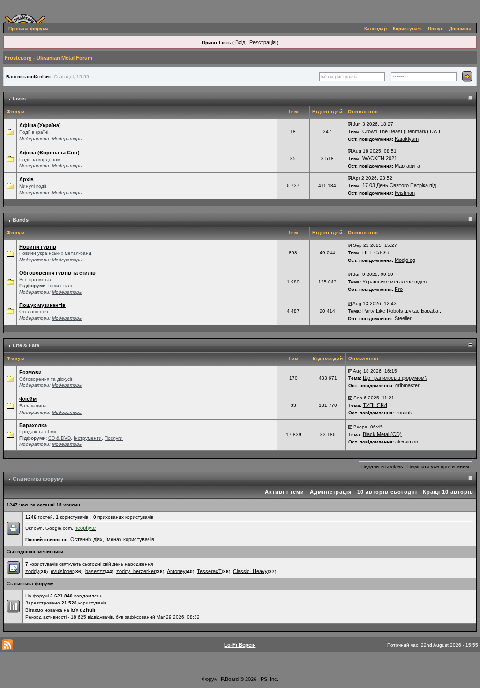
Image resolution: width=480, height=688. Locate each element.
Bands (21, 219)
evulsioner (62, 571)
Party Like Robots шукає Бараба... (402, 310)
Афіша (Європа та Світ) (49, 152)
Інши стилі (60, 285)
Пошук (435, 28)
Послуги (114, 438)
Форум (210, 679)
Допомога (460, 28)
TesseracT (209, 571)
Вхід (240, 42)
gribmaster (407, 385)
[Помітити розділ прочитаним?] (10, 131)
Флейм (28, 399)
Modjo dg (405, 260)
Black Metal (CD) (382, 434)
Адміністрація (331, 492)
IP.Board (229, 679)
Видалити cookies (382, 466)
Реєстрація (262, 42)
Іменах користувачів (129, 539)
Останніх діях (86, 539)
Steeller (403, 318)
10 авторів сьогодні (387, 492)
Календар (375, 28)
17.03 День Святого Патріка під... (401, 185)
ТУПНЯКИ (375, 405)
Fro (399, 289)
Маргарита (407, 165)
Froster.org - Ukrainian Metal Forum (48, 58)
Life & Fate (26, 345)
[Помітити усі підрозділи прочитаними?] (10, 281)
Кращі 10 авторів (448, 492)
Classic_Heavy (250, 571)
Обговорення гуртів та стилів (57, 272)
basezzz (95, 571)
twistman (405, 193)
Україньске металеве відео (394, 281)
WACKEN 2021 (379, 158)
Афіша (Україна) (40, 125)
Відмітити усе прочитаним (438, 466)
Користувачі (407, 28)
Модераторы (67, 138)
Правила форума (28, 28)
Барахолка (33, 425)
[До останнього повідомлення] (350, 124)
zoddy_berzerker (136, 571)
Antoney (176, 571)
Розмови (30, 372)
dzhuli (87, 609)
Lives (19, 98)
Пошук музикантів (42, 305)
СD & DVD (59, 438)
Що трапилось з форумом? (395, 378)
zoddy (32, 571)
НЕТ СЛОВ (375, 252)
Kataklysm (407, 139)
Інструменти (88, 438)
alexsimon (406, 441)
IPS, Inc (268, 679)
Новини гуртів (37, 247)
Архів (26, 179)
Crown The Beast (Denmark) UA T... (403, 131)
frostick (403, 412)
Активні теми (284, 492)
